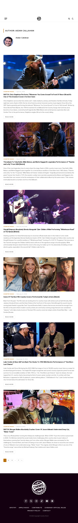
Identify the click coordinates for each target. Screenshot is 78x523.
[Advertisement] (39, 7)
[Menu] (5, 18)
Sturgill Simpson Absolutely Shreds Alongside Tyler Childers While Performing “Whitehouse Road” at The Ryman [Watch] (38, 230)
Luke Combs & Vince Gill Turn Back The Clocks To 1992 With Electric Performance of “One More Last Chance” (38, 363)
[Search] (69, 18)
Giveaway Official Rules (55, 507)
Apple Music (24, 507)
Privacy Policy (33, 510)
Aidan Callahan (22, 38)
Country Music (8, 91)
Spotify (13, 507)
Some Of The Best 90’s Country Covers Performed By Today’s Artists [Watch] (31, 297)
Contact (47, 510)
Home (5, 24)
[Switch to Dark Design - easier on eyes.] (72, 19)
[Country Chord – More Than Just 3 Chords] (39, 18)
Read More (9, 117)
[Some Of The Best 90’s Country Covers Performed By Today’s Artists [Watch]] (39, 274)
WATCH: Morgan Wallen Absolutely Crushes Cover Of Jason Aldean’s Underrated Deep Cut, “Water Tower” (36, 431)
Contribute (37, 507)
